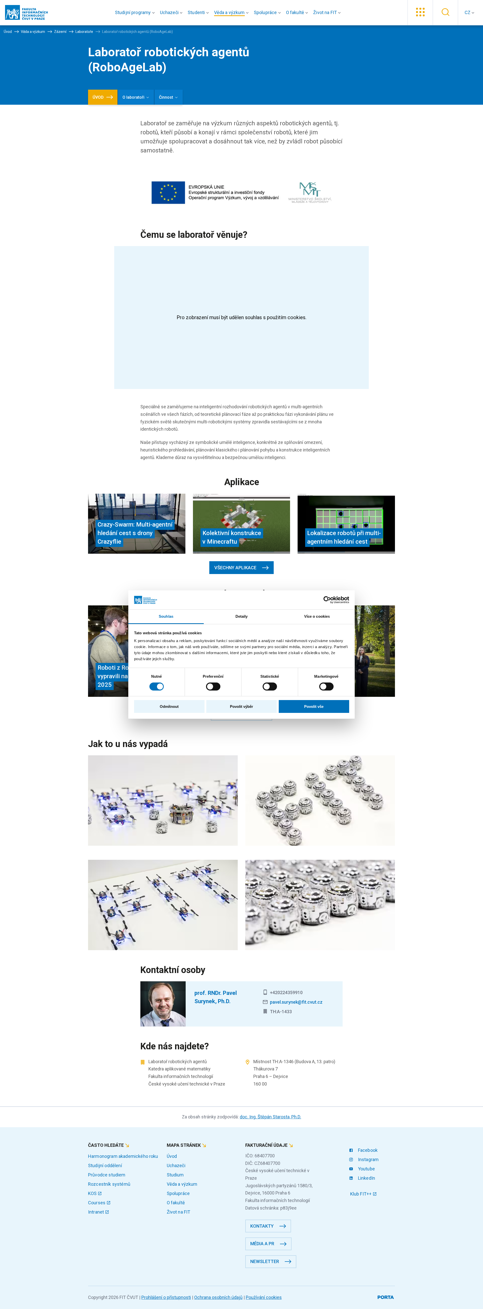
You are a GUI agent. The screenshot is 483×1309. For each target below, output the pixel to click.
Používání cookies (264, 1297)
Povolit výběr (241, 706)
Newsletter (264, 1261)
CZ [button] (468, 12)
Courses (97, 1202)
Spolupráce (178, 1193)
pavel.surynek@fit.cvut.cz (296, 1002)
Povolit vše (314, 706)
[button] (136, 12)
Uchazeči (176, 1165)
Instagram (368, 1159)
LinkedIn (366, 1178)
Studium (175, 1174)
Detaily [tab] (241, 616)
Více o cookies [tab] (317, 616)
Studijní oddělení (105, 1165)
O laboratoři (133, 97)
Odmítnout (169, 706)
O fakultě (176, 1202)
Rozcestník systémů (109, 1184)
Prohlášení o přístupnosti (166, 1297)
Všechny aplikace (235, 567)
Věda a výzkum (182, 1184)
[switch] (213, 686)
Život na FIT (178, 1212)
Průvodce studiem (107, 1174)
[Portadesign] (386, 1296)
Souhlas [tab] (166, 616)
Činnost (166, 97)
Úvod (172, 1156)
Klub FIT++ (361, 1194)
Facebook (367, 1150)
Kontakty (262, 1226)
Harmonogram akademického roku (123, 1156)
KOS (93, 1193)
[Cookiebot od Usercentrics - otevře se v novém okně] (327, 600)
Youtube (366, 1168)
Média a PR (262, 1243)
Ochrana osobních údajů (218, 1297)
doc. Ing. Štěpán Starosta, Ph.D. (270, 1116)
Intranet (96, 1212)
